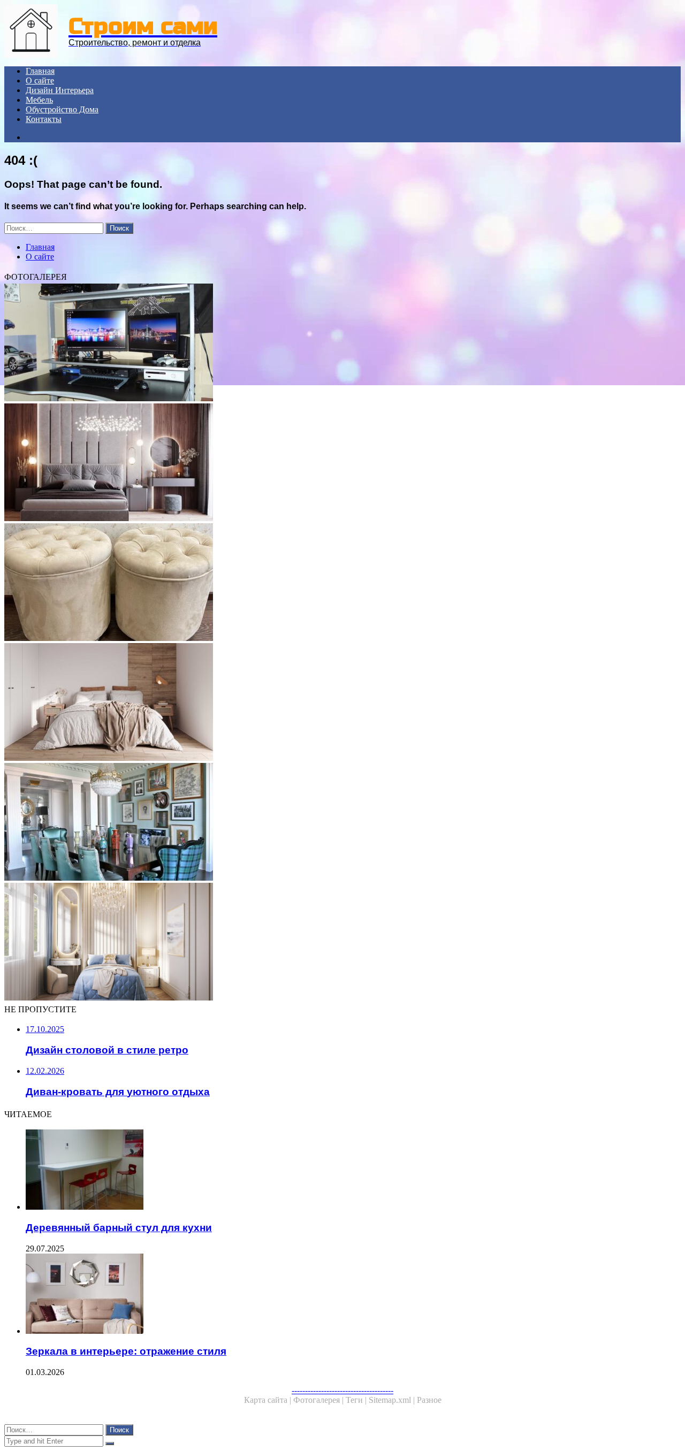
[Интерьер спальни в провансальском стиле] (325, 463)
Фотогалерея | (319, 1399)
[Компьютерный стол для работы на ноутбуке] (325, 343)
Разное (429, 1399)
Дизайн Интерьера (60, 90)
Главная (40, 70)
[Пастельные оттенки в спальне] (325, 943)
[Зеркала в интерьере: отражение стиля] (336, 1295)
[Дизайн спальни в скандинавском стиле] (325, 703)
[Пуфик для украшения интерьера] (325, 583)
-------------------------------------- (342, 1390)
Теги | (357, 1399)
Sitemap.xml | (393, 1399)
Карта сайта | (268, 1399)
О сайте (40, 80)
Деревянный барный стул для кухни (119, 1227)
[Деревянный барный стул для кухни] (336, 1170)
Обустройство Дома (62, 109)
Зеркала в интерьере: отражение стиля (126, 1351)
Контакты (44, 119)
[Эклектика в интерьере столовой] (325, 823)
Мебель (39, 99)
